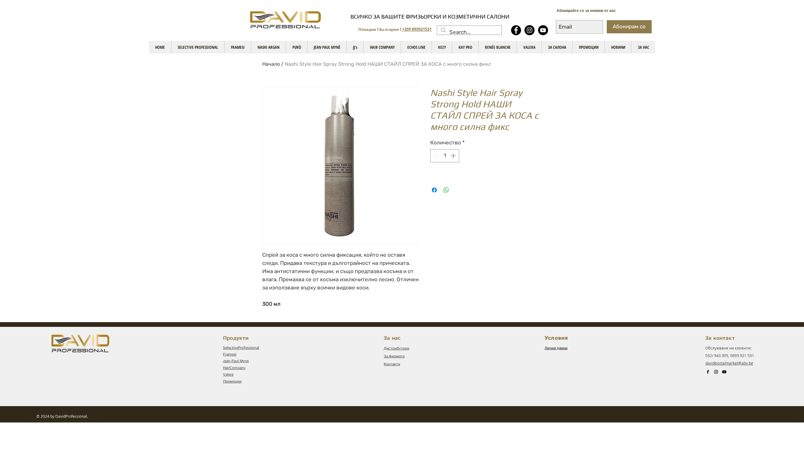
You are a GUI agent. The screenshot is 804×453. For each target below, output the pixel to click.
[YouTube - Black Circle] (543, 30)
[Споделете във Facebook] (434, 190)
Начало (271, 64)
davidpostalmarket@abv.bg (729, 363)
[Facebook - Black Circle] (516, 30)
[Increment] (454, 155)
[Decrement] (436, 155)
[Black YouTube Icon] (724, 371)
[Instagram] (529, 30)
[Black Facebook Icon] (707, 371)
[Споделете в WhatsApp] (446, 190)
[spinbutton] (445, 155)
